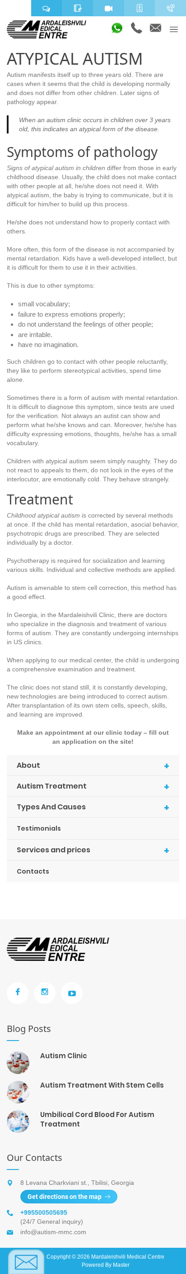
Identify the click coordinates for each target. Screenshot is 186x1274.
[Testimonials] (46, 8)
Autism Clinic (63, 1055)
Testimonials (39, 828)
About (93, 766)
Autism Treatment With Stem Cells (102, 1085)
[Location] (15, 8)
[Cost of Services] (139, 8)
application (79, 741)
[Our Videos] (108, 8)
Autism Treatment (93, 786)
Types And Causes (93, 807)
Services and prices (93, 850)
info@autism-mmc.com (53, 1232)
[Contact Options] (170, 8)
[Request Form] (77, 8)
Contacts (33, 871)
